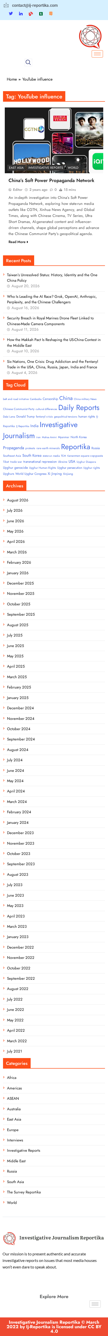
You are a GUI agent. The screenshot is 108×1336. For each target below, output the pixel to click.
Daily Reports (78, 407)
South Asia (15, 1182)
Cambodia (35, 399)
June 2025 (15, 646)
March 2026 (17, 552)
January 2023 (17, 937)
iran (38, 437)
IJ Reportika (22, 426)
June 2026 (15, 521)
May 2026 (15, 531)
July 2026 (15, 510)
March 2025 (17, 677)
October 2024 (18, 729)
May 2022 (15, 1020)
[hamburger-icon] (97, 53)
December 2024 (20, 708)
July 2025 (14, 635)
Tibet (6, 462)
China (66, 398)
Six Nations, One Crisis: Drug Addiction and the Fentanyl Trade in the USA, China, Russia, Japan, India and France (52, 364)
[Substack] (50, 14)
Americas (14, 1088)
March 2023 (17, 926)
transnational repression (40, 461)
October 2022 (18, 968)
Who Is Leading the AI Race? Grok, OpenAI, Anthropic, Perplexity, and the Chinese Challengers (52, 299)
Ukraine (62, 462)
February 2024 (19, 812)
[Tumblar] (41, 14)
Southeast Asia (12, 456)
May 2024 (15, 781)
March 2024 (17, 801)
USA (72, 461)
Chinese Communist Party (18, 409)
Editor (17, 189)
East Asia (16, 167)
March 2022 (17, 1041)
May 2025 (15, 656)
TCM (63, 456)
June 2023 (15, 895)
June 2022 (15, 1009)
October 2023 (18, 853)
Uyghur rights (91, 468)
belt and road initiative (16, 399)
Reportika (75, 446)
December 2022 (20, 947)
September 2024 (21, 739)
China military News (85, 399)
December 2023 (20, 833)
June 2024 (15, 770)
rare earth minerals (48, 448)
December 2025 (20, 583)
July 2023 (14, 885)
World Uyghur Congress (30, 474)
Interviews (15, 1140)
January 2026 (18, 573)
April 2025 (16, 666)
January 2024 (18, 822)
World (73, 167)
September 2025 (21, 614)
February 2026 (19, 562)
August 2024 (17, 749)
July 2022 (15, 999)
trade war (16, 462)
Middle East (16, 1161)
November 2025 (20, 593)
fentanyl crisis (44, 417)
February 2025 (19, 687)
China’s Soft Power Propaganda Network (51, 180)
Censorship (50, 398)
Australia (14, 1109)
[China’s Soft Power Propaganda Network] (54, 140)
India (34, 426)
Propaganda (13, 448)
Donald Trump (25, 416)
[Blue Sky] (31, 14)
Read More (17, 241)
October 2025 (18, 604)
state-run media (51, 456)
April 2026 (16, 541)
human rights (86, 416)
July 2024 (15, 760)
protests (30, 448)
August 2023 (17, 874)
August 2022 (17, 989)
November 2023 (20, 843)
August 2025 (17, 625)
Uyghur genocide (15, 467)
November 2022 (20, 957)
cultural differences (46, 409)
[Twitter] (11, 14)
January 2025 (17, 698)
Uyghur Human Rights (42, 468)
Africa (11, 1077)
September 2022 (21, 978)
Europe (13, 1130)
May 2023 (15, 905)
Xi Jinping (55, 473)
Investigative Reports (45, 167)
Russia (95, 448)
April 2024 (16, 791)
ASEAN (13, 1098)
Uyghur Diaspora (86, 462)
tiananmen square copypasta (85, 456)
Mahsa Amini (49, 437)
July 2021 (14, 1051)
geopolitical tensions (65, 417)
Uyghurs (8, 473)
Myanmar (63, 437)
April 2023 (16, 916)
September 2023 (21, 864)
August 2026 (17, 500)
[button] (28, 62)
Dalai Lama (9, 417)
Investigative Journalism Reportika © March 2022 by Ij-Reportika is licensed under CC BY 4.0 (54, 1326)
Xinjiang (68, 474)
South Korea (31, 455)
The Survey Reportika (24, 1192)
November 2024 (20, 718)
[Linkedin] (21, 14)
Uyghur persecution (69, 468)
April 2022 (16, 1030)
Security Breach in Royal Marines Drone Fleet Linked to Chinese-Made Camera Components (50, 320)
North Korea (79, 437)
